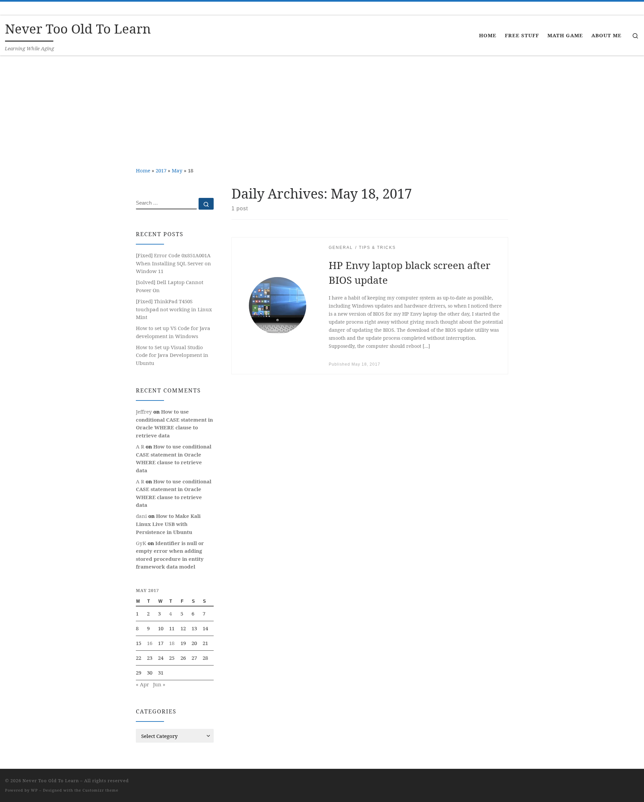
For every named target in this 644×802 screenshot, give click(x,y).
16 (149, 643)
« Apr (142, 684)
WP (34, 790)
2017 (161, 170)
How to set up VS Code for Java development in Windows (173, 332)
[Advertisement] (322, 106)
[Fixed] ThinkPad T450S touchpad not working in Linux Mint (174, 309)
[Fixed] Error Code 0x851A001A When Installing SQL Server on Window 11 (173, 263)
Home (143, 170)
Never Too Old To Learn (50, 781)
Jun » (159, 684)
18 (171, 643)
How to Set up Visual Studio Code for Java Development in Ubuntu (172, 355)
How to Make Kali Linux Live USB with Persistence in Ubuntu (168, 524)
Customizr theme (100, 790)
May (177, 170)
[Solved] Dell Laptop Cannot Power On (169, 286)
